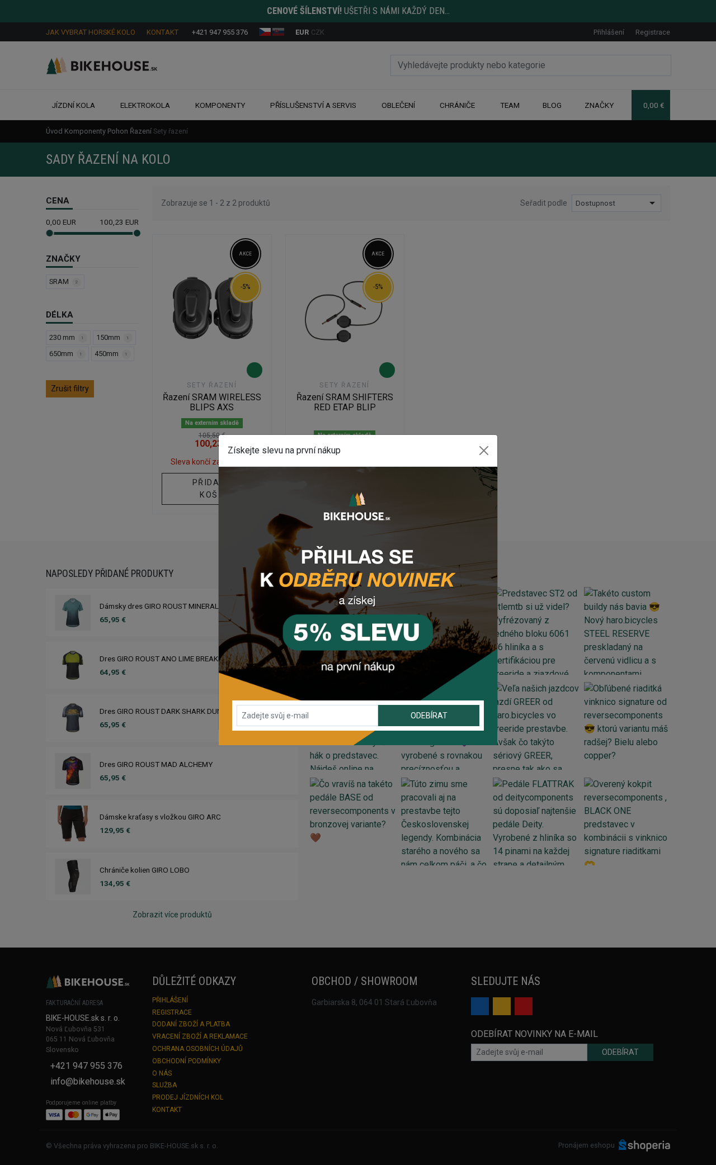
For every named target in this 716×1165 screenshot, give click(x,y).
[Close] (484, 451)
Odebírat (429, 715)
